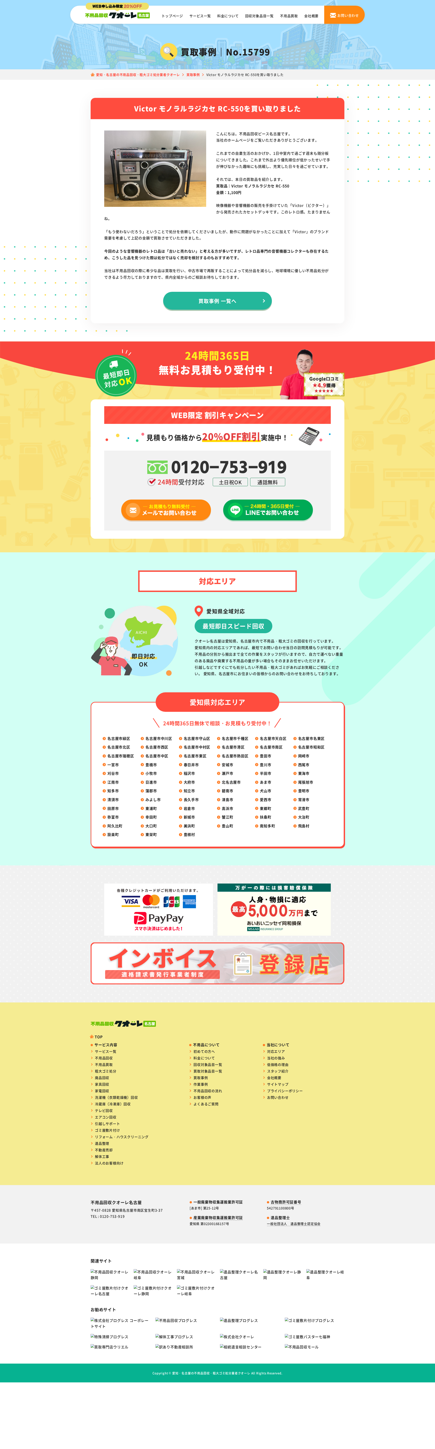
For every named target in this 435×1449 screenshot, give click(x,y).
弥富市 (113, 817)
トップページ (172, 15)
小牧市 (151, 773)
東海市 (303, 773)
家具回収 (102, 1084)
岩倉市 (189, 808)
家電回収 (102, 1090)
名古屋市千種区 (235, 738)
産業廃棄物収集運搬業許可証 (218, 1217)
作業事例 (200, 1084)
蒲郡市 (151, 790)
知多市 (113, 790)
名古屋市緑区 (118, 738)
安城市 (227, 764)
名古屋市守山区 (197, 738)
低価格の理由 (278, 1064)
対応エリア (276, 1051)
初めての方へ (204, 1051)
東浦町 (151, 808)
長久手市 (191, 799)
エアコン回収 (105, 1117)
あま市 (265, 782)
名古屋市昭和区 (311, 747)
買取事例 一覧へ (217, 300)
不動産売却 (104, 1149)
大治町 (303, 817)
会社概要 (311, 15)
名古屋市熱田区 (235, 755)
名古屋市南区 (271, 747)
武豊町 (303, 808)
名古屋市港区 (233, 747)
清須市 (113, 799)
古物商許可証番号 (286, 1202)
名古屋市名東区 (311, 738)
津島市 (227, 799)
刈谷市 (113, 773)
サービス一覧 (200, 15)
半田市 (265, 773)
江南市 (113, 782)
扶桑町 (265, 817)
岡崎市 (303, 755)
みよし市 (153, 799)
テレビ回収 (104, 1110)
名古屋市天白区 (273, 738)
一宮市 (113, 764)
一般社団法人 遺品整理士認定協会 (294, 1223)
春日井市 (191, 764)
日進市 (151, 782)
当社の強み (276, 1057)
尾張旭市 (305, 782)
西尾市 (303, 764)
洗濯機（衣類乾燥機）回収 (116, 1097)
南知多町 (267, 825)
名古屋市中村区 (197, 747)
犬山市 (265, 790)
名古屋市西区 (156, 747)
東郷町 (265, 808)
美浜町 (189, 825)
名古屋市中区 (156, 755)
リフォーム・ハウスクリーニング (122, 1136)
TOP (99, 1036)
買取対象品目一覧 (207, 1071)
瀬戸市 (227, 773)
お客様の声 (202, 1097)
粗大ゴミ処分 (105, 1071)
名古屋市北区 (118, 747)
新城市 (189, 817)
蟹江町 (227, 817)
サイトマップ (278, 1084)
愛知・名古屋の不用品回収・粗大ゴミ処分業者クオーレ (211, 1373)
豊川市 (265, 764)
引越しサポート (107, 1123)
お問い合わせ (278, 1097)
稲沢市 (189, 773)
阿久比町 (115, 825)
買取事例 (200, 1077)
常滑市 (303, 799)
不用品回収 (104, 1057)
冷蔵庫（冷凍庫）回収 (113, 1103)
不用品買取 (289, 15)
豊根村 (189, 834)
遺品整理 (102, 1143)
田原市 (113, 808)
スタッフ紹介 (278, 1071)
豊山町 (227, 825)
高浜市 (227, 808)
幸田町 (151, 817)
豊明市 (303, 790)
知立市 (189, 790)
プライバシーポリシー (285, 1090)
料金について (228, 15)
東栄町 (151, 834)
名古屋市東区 (195, 755)
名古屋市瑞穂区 (120, 755)
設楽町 (113, 834)
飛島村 (303, 825)
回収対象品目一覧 (259, 15)
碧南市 (227, 790)
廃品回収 (102, 1077)
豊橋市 (151, 764)
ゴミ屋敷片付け (107, 1130)
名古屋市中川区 (158, 738)
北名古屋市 (231, 782)
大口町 (151, 825)
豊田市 (265, 755)
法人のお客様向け (109, 1163)
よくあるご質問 (206, 1103)
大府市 (189, 782)
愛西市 (265, 799)
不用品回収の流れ (207, 1090)
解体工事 (102, 1156)
